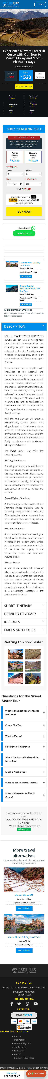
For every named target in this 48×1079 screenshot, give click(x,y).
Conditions (19, 1050)
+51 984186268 (24, 994)
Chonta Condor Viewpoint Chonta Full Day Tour (30, 288)
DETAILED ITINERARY (20, 613)
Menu (41, 4)
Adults (9, 170)
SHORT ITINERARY (18, 605)
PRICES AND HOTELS (20, 629)
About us (18, 1036)
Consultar (12, 1075)
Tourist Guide (20, 1047)
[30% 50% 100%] (33, 184)
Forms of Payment (22, 1043)
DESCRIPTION (14, 326)
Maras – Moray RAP (24, 895)
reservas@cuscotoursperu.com (29, 987)
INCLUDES (12, 621)
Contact (17, 1054)
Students (28, 170)
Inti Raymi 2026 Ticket (24, 1057)
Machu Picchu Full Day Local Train (24, 937)
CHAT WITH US (24, 233)
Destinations (19, 1039)
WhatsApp (23, 829)
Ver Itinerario (26, 305)
